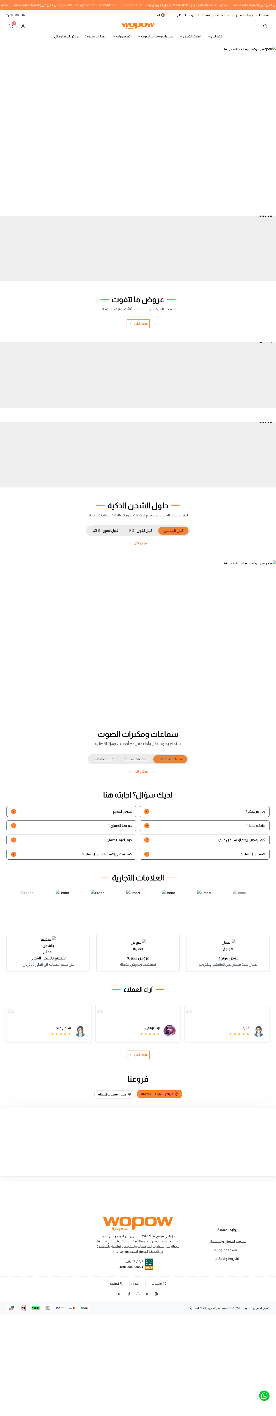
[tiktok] (128, 1294)
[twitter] (147, 1294)
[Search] (264, 26)
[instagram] (156, 1294)
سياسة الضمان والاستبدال (253, 15)
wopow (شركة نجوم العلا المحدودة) (209, 1308)
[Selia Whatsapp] (264, 1395)
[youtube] (119, 1294)
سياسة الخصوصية (217, 15)
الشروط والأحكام (188, 15)
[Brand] (30, 903)
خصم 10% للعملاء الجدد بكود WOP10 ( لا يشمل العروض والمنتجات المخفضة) (188, 5)
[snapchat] (138, 1294)
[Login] (23, 26)
